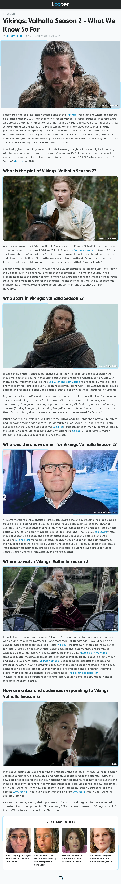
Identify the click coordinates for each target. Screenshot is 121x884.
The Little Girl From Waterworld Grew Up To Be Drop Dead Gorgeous (45, 860)
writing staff (22, 540)
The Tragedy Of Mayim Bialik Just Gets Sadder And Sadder (18, 858)
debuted (19, 161)
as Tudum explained (82, 250)
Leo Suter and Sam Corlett (64, 382)
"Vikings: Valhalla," (50, 661)
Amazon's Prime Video (93, 653)
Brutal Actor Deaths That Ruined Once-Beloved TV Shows (72, 858)
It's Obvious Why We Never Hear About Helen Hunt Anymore (101, 858)
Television (9, 14)
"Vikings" (71, 114)
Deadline (57, 427)
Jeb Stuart (101, 532)
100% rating (19, 791)
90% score (79, 791)
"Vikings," (62, 645)
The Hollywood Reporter (83, 673)
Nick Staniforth (14, 36)
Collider (76, 431)
